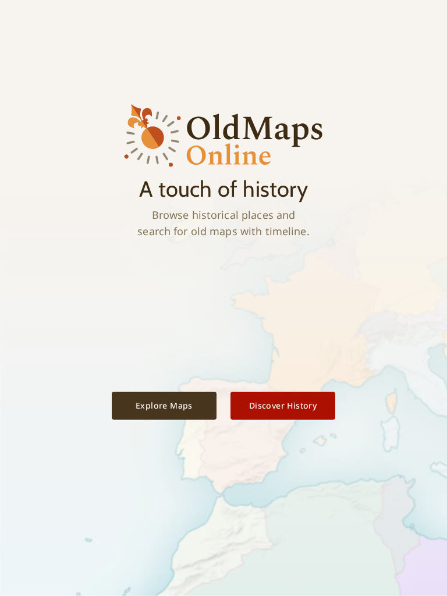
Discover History (283, 405)
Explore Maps (164, 405)
